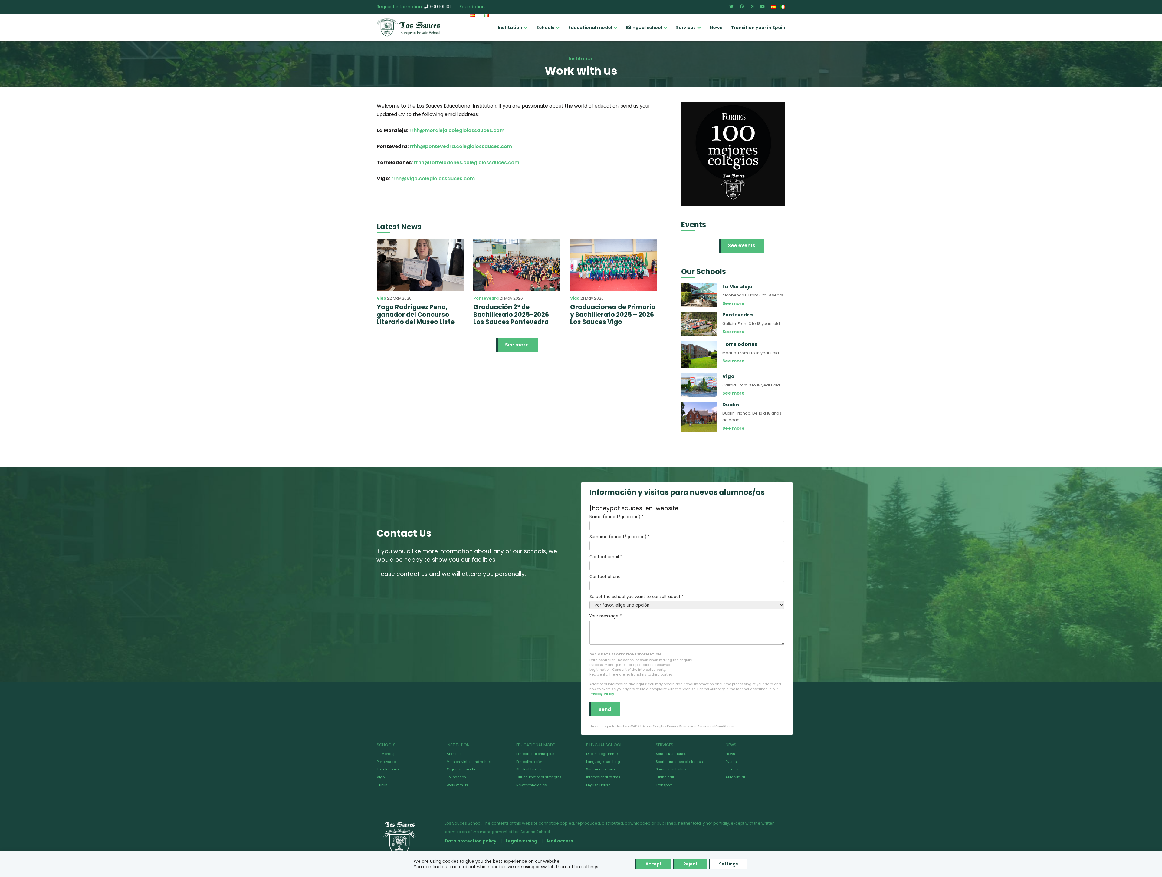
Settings (728, 864)
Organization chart (463, 769)
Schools (545, 28)
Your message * (605, 616)
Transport (664, 785)
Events (731, 761)
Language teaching (603, 761)
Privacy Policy (601, 693)
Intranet (732, 769)
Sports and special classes (679, 761)
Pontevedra (486, 298)
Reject (690, 864)
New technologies (531, 785)
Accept (653, 864)
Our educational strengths (539, 777)
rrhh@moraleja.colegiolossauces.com (456, 130)
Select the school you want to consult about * (636, 597)
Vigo (381, 298)
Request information (399, 7)
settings (589, 866)
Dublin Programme (602, 753)
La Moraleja (387, 753)
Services (686, 28)
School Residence (671, 753)
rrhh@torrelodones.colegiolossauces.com (466, 162)
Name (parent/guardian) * (616, 517)
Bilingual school (644, 28)
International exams (603, 777)
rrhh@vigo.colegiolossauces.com (433, 178)
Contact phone (605, 577)
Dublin (382, 785)
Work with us (457, 785)
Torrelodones (388, 769)
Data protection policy (470, 841)
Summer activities (671, 769)
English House (598, 785)
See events (741, 245)
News (716, 28)
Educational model (590, 28)
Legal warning (521, 841)
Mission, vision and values (469, 761)
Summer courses (600, 769)
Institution (510, 28)
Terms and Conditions (715, 726)
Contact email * (605, 557)
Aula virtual (735, 777)
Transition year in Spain (758, 28)
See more (517, 344)
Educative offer (529, 761)
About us (454, 753)
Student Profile (528, 769)
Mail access (560, 841)
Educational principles (535, 753)
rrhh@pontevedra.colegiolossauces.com (461, 146)
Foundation (472, 7)
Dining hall (665, 777)
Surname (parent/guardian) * (619, 537)
